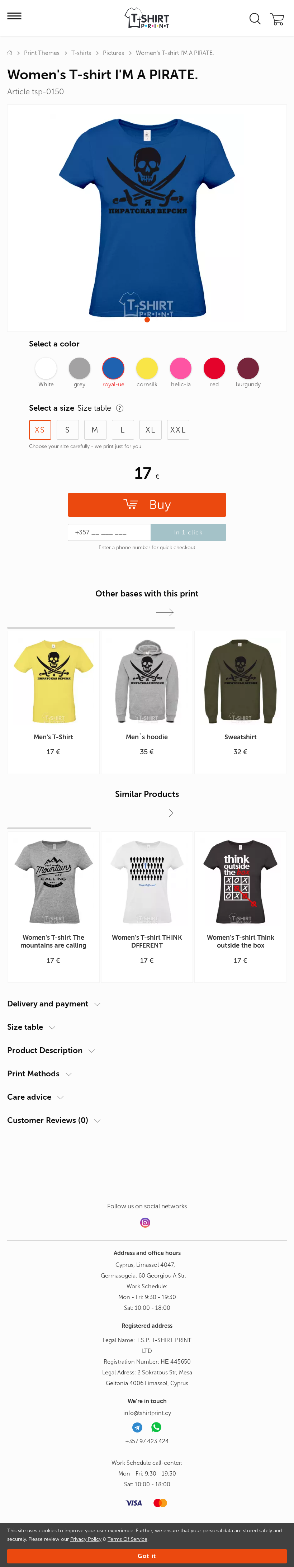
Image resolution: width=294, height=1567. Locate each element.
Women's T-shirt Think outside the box (240, 942)
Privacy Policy (85, 1539)
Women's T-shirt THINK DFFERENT (147, 942)
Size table (25, 1027)
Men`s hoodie (147, 737)
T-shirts (81, 52)
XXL (178, 430)
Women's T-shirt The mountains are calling (53, 942)
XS (40, 430)
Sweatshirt (240, 737)
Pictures (113, 52)
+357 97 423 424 (147, 1441)
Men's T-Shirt (53, 737)
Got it (147, 1556)
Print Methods (33, 1074)
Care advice (29, 1097)
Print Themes (42, 52)
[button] (147, 319)
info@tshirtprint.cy (147, 1413)
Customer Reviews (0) (47, 1120)
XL (151, 430)
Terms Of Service (127, 1539)
